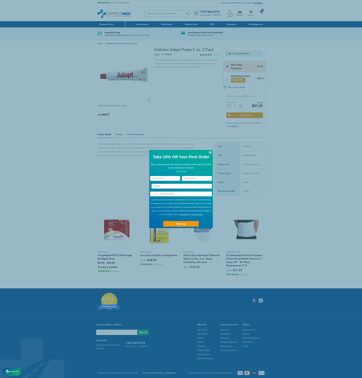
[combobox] (154, 194)
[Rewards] (12, 371)
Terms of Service (197, 214)
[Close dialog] (210, 152)
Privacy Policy (184, 214)
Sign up (181, 223)
